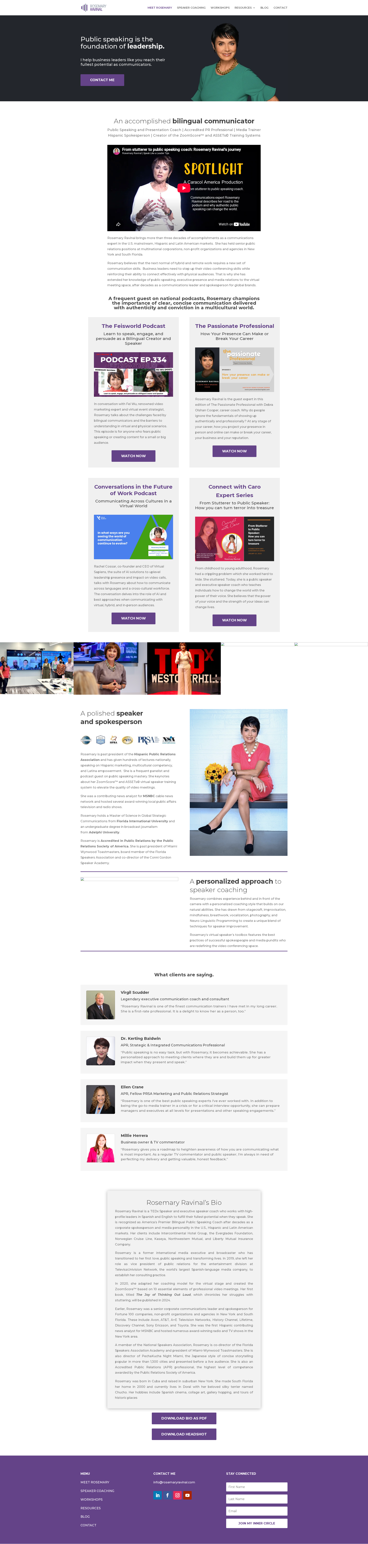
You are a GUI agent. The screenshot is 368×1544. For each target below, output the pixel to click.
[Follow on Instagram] (177, 1495)
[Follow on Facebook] (167, 1495)
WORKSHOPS (220, 7)
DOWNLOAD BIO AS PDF (184, 1418)
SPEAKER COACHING (191, 7)
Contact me (102, 80)
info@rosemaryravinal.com (174, 1482)
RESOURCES (243, 7)
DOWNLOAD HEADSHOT (184, 1434)
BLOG (264, 7)
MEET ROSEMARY (160, 7)
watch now (133, 456)
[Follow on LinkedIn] (157, 1495)
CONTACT (281, 7)
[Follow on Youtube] (187, 1495)
